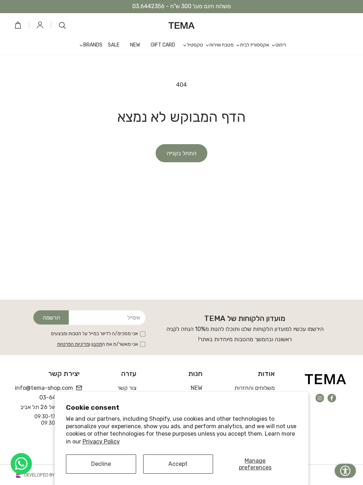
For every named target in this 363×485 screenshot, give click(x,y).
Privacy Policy (101, 441)
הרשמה (51, 317)
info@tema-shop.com (44, 388)
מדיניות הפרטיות (73, 344)
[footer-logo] (325, 379)
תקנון (96, 344)
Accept (178, 464)
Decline (101, 464)
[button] (277, 45)
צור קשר (126, 388)
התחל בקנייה (181, 153)
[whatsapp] (21, 463)
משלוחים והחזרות (254, 388)
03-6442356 (56, 397)
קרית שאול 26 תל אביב (46, 407)
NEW (196, 388)
